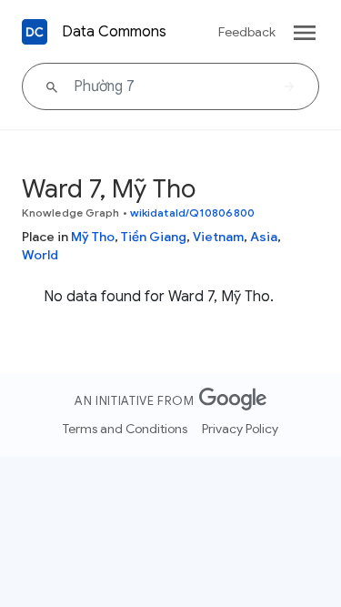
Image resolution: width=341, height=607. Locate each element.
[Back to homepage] (34, 32)
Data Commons (114, 32)
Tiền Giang (153, 236)
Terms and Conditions (125, 428)
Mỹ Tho (93, 236)
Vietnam (218, 236)
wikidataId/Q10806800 (192, 212)
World (40, 255)
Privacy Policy (240, 428)
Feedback (247, 32)
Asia (263, 236)
